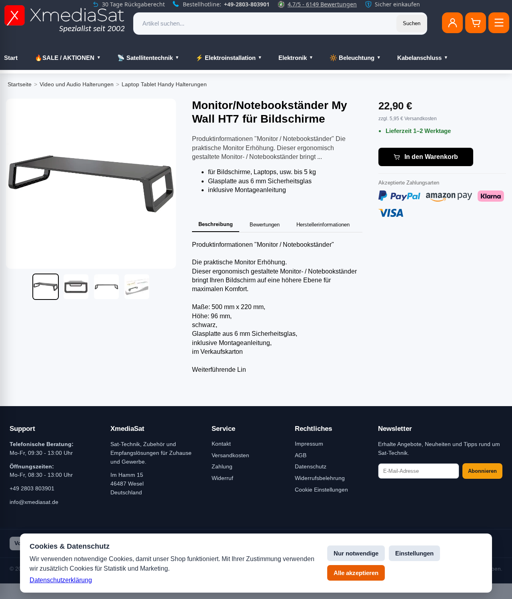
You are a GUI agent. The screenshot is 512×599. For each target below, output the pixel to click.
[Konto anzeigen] (452, 22)
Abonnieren (482, 471)
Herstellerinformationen (323, 225)
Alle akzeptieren (356, 572)
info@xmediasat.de (34, 502)
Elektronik (292, 57)
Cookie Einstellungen (321, 489)
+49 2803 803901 (32, 488)
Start (11, 57)
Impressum (309, 443)
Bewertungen (265, 225)
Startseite (20, 84)
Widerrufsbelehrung (320, 478)
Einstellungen (414, 553)
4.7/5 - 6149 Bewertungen (322, 4)
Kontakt (221, 443)
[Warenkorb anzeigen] (475, 22)
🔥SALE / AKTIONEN (64, 57)
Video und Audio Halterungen (77, 84)
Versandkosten (230, 455)
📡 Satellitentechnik (145, 57)
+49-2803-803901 (247, 4)
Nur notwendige (356, 553)
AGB (300, 455)
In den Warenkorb (431, 156)
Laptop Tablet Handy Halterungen (164, 84)
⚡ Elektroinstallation (226, 57)
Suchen (411, 23)
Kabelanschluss (419, 57)
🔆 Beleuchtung (352, 57)
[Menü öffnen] (498, 22)
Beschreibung (215, 224)
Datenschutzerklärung (61, 580)
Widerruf (222, 478)
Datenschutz (310, 466)
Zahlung (222, 466)
